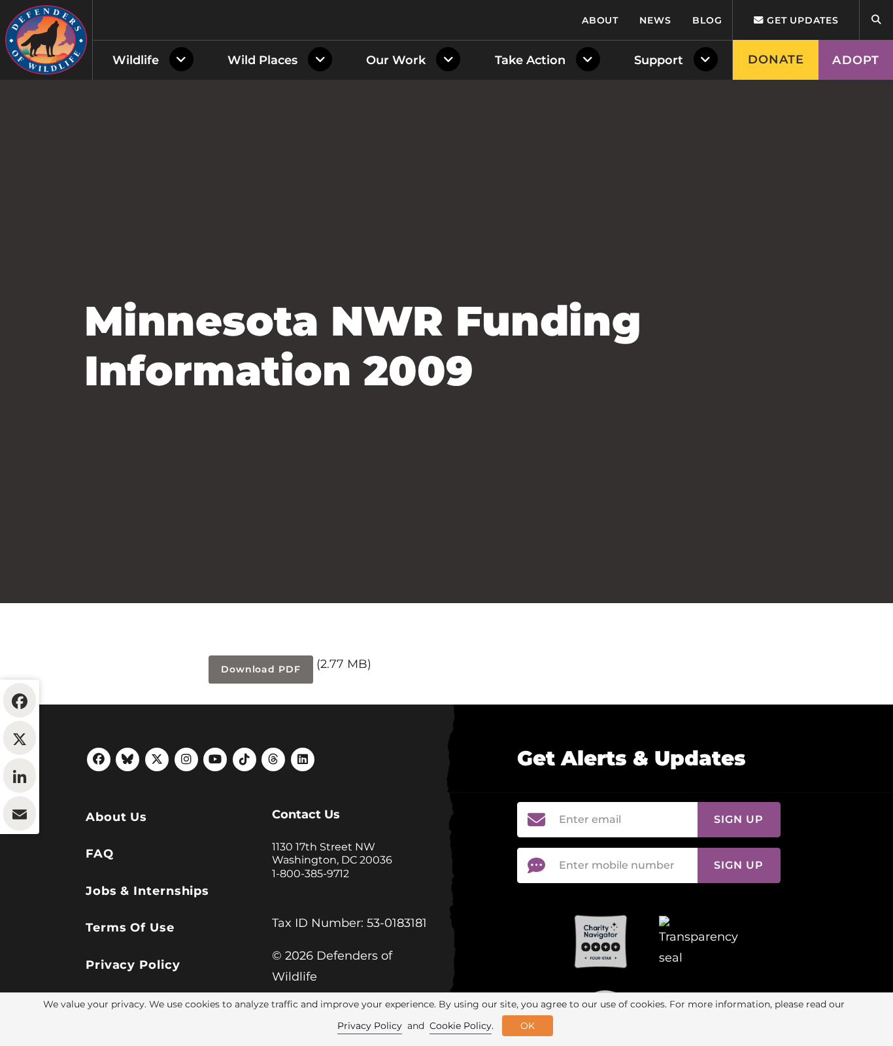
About (600, 20)
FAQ (100, 853)
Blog (707, 20)
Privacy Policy (133, 965)
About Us (116, 817)
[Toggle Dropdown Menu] (184, 60)
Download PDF (261, 669)
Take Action (530, 60)
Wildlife (135, 60)
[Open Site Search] (876, 20)
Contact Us (306, 814)
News (655, 20)
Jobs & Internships (147, 891)
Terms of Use (130, 927)
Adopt (855, 60)
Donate (776, 59)
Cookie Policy (461, 1026)
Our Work (396, 60)
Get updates (801, 20)
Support (658, 60)
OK (527, 1026)
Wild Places (262, 60)
